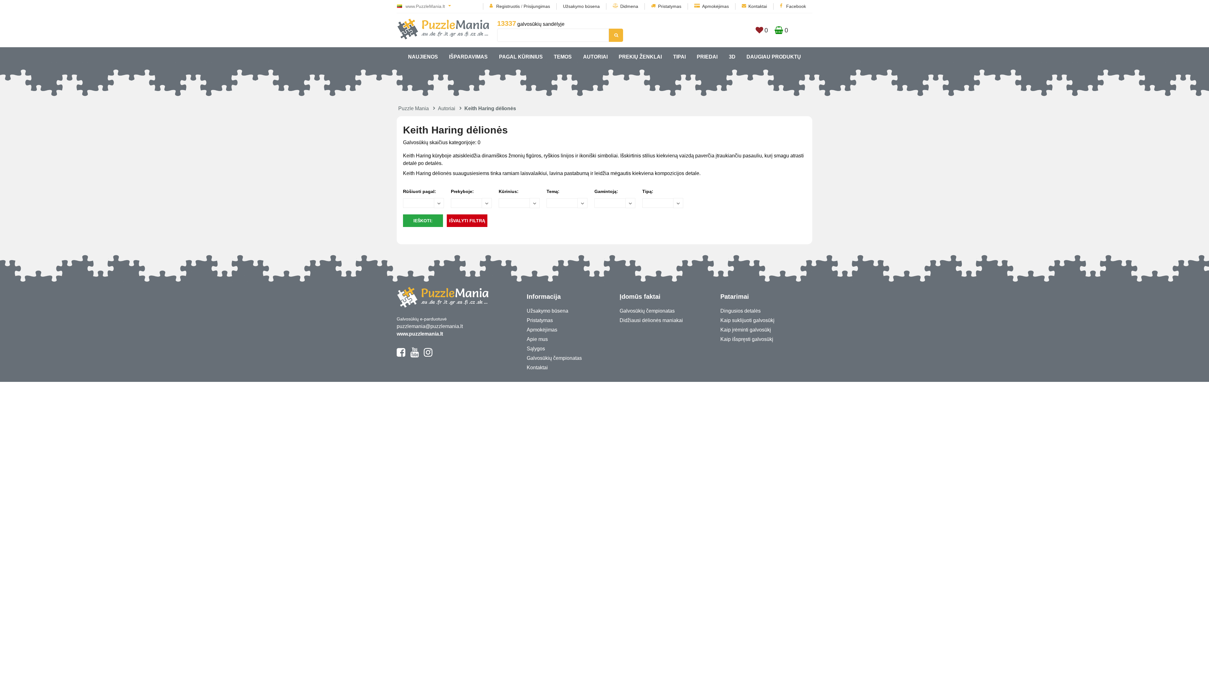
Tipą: (647, 191)
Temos (563, 57)
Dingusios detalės (740, 311)
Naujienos (423, 57)
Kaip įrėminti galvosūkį (745, 329)
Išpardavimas (468, 57)
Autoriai (595, 57)
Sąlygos (536, 348)
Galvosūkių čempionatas (554, 358)
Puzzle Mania (413, 108)
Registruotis (508, 6)
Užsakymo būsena (581, 6)
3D (732, 57)
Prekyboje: (462, 191)
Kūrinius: (509, 191)
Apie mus (537, 339)
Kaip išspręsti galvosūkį (746, 339)
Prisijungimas (537, 6)
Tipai (679, 57)
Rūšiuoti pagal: (419, 191)
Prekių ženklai (640, 57)
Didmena (629, 6)
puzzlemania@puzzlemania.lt (430, 326)
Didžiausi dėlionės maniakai (651, 320)
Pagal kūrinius (521, 57)
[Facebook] (401, 355)
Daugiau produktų (773, 57)
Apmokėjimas (715, 6)
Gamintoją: (606, 191)
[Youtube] (414, 355)
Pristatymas (669, 6)
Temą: (553, 191)
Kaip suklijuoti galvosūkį (747, 320)
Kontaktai (757, 6)
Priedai (707, 57)
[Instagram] (428, 355)
